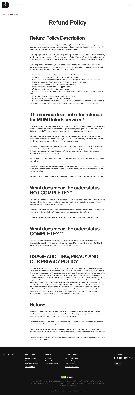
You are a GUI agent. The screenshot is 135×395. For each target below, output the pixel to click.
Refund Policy (70, 361)
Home (4, 15)
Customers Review (51, 363)
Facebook (114, 358)
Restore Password (32, 363)
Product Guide (30, 358)
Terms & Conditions (72, 366)
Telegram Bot (30, 366)
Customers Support (72, 358)
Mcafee (128, 358)
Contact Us (49, 361)
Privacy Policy (70, 363)
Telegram (117, 358)
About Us (48, 358)
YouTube (120, 358)
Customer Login (31, 361)
